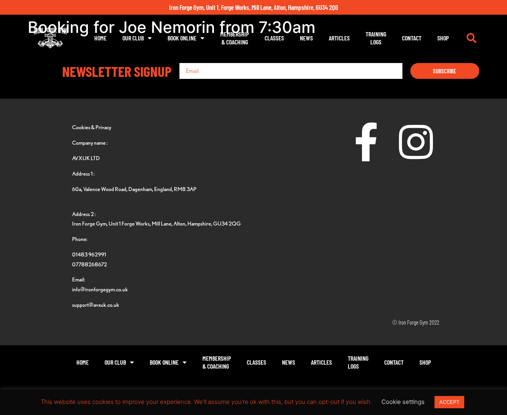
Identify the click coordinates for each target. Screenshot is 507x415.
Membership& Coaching (234, 38)
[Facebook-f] (366, 141)
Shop (443, 38)
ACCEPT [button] (449, 402)
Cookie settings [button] (403, 401)
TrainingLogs (376, 38)
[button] (471, 38)
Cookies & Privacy (91, 127)
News (306, 38)
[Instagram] (415, 141)
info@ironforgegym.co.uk (100, 289)
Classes (274, 38)
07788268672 (89, 264)
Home (100, 38)
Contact (411, 38)
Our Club (133, 38)
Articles (339, 38)
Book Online (182, 38)
